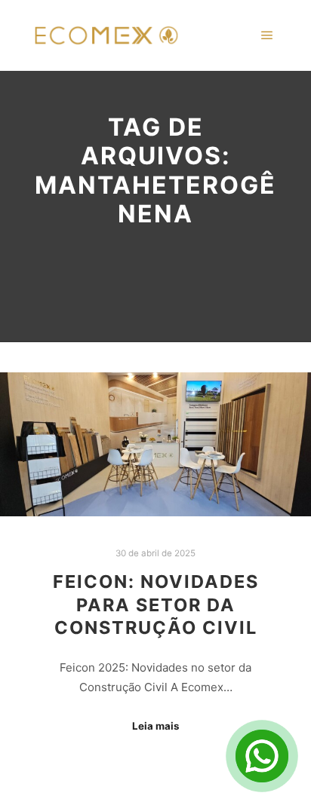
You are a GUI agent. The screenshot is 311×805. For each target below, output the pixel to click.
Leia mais (155, 726)
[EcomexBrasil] (105, 35)
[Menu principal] (267, 35)
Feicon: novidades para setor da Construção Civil (156, 604)
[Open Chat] (262, 756)
